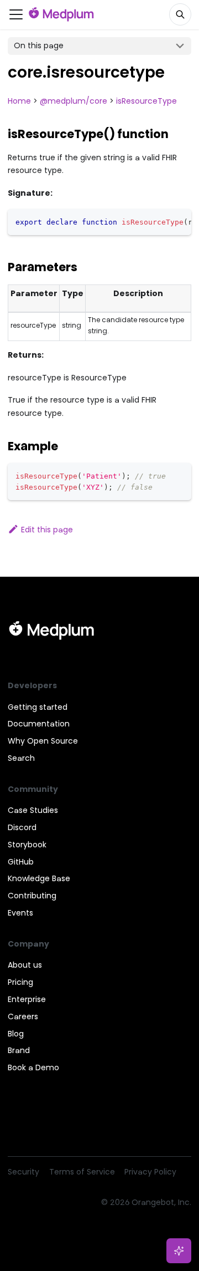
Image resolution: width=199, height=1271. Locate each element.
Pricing (20, 982)
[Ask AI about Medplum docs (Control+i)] (179, 1251)
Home (19, 100)
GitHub (21, 861)
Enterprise (27, 999)
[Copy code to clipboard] (179, 221)
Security (23, 1171)
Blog (16, 1033)
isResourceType (146, 100)
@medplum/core (73, 100)
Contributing (32, 895)
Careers (23, 1016)
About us (25, 964)
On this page (39, 45)
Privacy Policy (150, 1171)
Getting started (37, 707)
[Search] (180, 14)
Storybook (27, 844)
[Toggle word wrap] (161, 221)
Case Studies (33, 810)
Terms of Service (82, 1171)
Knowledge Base (39, 878)
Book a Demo (33, 1067)
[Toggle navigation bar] (16, 14)
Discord (22, 827)
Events (20, 912)
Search (21, 758)
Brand (19, 1050)
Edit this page (47, 529)
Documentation (39, 723)
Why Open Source (43, 740)
